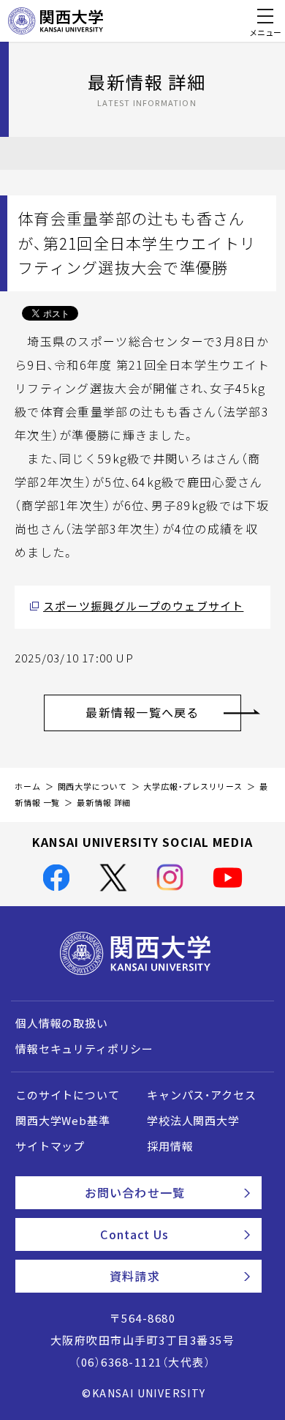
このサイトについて (67, 1095)
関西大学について (92, 786)
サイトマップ (50, 1146)
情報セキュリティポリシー (84, 1049)
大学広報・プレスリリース (193, 786)
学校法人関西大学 (193, 1121)
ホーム (28, 786)
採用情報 (170, 1146)
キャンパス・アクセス (201, 1095)
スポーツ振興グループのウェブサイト (143, 606)
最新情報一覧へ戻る (143, 712)
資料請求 (134, 1276)
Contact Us (134, 1234)
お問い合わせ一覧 (135, 1192)
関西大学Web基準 (62, 1121)
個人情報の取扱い (61, 1023)
